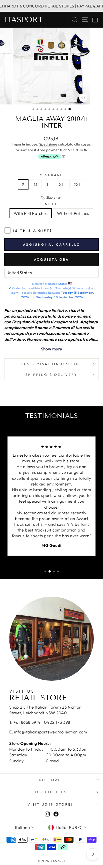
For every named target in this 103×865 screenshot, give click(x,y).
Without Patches (73, 213)
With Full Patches (31, 213)
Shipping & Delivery (52, 375)
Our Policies (50, 792)
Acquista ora (51, 259)
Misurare (52, 175)
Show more (51, 348)
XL (61, 184)
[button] (51, 197)
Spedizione (48, 144)
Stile (51, 204)
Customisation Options (51, 364)
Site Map (50, 780)
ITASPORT (23, 19)
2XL (77, 184)
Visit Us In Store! (50, 804)
